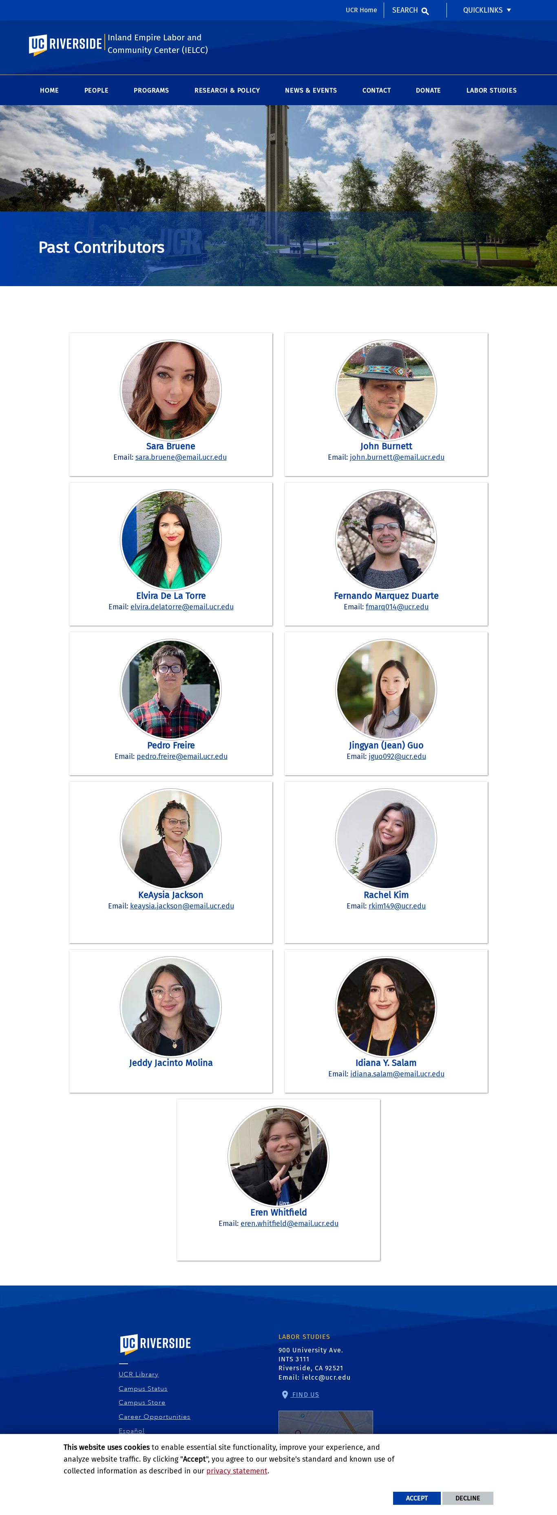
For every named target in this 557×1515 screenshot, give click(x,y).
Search (405, 10)
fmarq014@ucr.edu (397, 606)
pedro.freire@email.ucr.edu (182, 756)
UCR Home (361, 10)
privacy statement (236, 1470)
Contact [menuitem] (376, 90)
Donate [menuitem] (428, 90)
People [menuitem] (96, 90)
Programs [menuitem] (151, 90)
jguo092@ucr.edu (397, 756)
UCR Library (139, 1374)
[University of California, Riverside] (155, 1356)
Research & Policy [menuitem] (227, 90)
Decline (467, 1498)
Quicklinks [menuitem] (483, 10)
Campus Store (142, 1402)
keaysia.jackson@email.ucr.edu (182, 906)
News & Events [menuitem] (311, 90)
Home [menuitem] (49, 90)
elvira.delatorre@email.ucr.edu (182, 606)
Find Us (304, 1394)
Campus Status (143, 1389)
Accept (417, 1498)
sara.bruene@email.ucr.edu (181, 457)
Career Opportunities (154, 1417)
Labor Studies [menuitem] (491, 90)
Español (132, 1431)
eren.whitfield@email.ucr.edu (289, 1223)
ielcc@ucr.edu (326, 1377)
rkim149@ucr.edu (397, 906)
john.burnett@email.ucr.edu (397, 457)
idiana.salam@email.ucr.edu (397, 1074)
